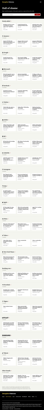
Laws (14, 396)
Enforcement (18, 396)
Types (3, 396)
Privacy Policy (11, 408)
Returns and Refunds (17, 408)
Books (29, 396)
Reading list (24, 396)
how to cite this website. (16, 402)
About (33, 396)
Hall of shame (8, 396)
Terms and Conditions (5, 408)
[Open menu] (40, 2)
